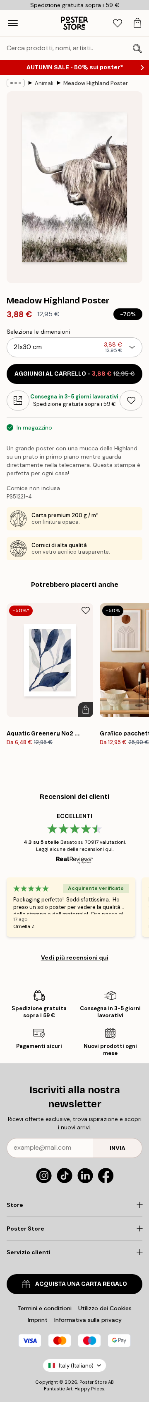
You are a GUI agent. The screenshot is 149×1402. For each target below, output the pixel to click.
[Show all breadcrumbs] (16, 83)
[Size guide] (18, 400)
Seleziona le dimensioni (38, 331)
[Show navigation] (12, 23)
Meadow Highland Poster (95, 83)
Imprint (38, 1320)
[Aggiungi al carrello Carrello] (85, 709)
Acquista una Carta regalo (81, 1283)
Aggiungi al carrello (74, 373)
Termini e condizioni (44, 1308)
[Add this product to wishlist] (131, 400)
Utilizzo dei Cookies (105, 1308)
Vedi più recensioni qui (74, 957)
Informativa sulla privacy (88, 1320)
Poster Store (93, 1382)
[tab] (117, 23)
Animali (44, 83)
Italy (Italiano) (76, 1365)
